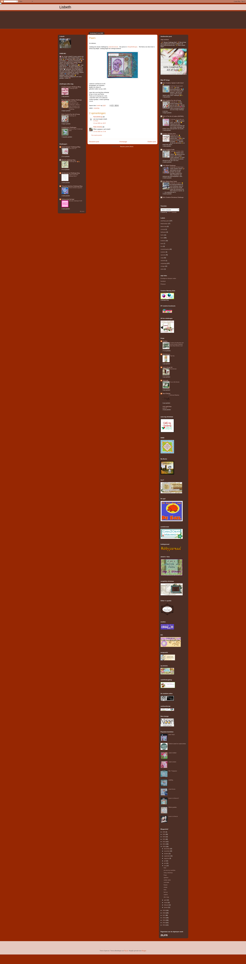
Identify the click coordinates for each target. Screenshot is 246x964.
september (167, 856)
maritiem (163, 252)
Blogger (144, 950)
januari (166, 907)
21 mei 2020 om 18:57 (99, 123)
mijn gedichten (167, 406)
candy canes (167, 880)
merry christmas (168, 872)
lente (162, 243)
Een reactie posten (96, 135)
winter (162, 269)
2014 (164, 922)
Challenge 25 (72, 116)
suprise (166, 894)
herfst (162, 235)
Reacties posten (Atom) (126, 146)
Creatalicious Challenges (69, 127)
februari (166, 905)
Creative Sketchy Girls (169, 133)
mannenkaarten (165, 249)
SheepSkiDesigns (132, 47)
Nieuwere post (94, 141)
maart (166, 902)
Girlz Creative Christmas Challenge (173, 197)
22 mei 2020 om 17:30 (99, 131)
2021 (164, 844)
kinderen (163, 240)
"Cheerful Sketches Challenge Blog (72, 186)
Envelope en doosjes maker (168, 278)
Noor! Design (166, 393)
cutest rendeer (172, 753)
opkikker (166, 877)
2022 (164, 841)
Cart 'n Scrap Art (167, 367)
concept (163, 229)
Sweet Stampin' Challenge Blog (71, 147)
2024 (164, 836)
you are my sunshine (169, 870)
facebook (163, 281)
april (165, 900)
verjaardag (96, 108)
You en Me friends (174, 382)
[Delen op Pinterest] (118, 106)
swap (162, 258)
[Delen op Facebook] (116, 106)
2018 (164, 913)
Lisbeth (65, 7)
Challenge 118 (174, 135)
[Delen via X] (114, 106)
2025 (164, 834)
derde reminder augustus (75, 187)
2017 (164, 915)
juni (165, 863)
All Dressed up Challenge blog (71, 173)
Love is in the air (173, 816)
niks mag (166, 897)
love (162, 246)
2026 (164, 832)
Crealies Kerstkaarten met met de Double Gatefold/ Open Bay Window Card (177, 344)
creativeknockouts (113, 47)
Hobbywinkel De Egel (68, 199)
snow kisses (171, 789)
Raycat (126, 950)
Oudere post (152, 141)
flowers (166, 885)
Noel (165, 868)
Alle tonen (82, 211)
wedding (170, 780)
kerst (162, 238)
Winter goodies (172, 807)
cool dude (166, 882)
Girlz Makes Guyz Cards (170, 181)
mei (165, 865)
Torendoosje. (173, 369)
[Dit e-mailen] (110, 106)
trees (165, 889)
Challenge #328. (73, 88)
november (167, 851)
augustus (167, 858)
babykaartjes (164, 223)
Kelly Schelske (97, 127)
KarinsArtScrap (97, 116)
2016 (164, 917)
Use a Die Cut (72, 148)
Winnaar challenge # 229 (75, 201)
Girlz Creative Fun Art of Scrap (71, 114)
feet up (165, 892)
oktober (166, 853)
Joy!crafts (165, 380)
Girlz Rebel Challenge (169, 165)
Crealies (165, 341)
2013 (164, 925)
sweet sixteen (172, 762)
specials (163, 255)
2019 (164, 910)
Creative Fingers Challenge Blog (71, 87)
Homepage (123, 141)
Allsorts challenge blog (68, 160)
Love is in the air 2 (173, 798)
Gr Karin (95, 121)
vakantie (163, 260)
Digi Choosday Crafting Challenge (72, 100)
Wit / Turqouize (172, 771)
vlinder (165, 887)
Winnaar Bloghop (174, 395)
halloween (163, 232)
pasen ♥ (165, 408)
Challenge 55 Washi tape (177, 167)
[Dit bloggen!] (112, 106)
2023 (164, 839)
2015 (164, 920)
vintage (163, 266)
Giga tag (172, 355)
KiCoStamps (166, 354)
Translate (174, 212)
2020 (164, 846)
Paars (165, 875)
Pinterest (163, 284)
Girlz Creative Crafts (169, 149)
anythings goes (165, 221)
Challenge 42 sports (175, 183)
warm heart (171, 734)
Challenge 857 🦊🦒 (74, 161)
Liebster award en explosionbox (177, 743)
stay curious (165, 39)
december (167, 848)
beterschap (164, 226)
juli (165, 861)
